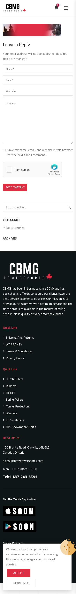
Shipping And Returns (20, 337)
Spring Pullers (15, 399)
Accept (18, 573)
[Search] (69, 207)
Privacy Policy (15, 358)
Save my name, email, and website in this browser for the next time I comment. (40, 152)
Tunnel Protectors (18, 406)
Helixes (10, 392)
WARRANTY (14, 344)
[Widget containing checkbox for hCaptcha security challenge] (32, 169)
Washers (11, 413)
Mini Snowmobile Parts (21, 426)
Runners (11, 385)
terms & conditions (19, 351)
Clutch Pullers (14, 379)
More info (21, 583)
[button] (66, 7)
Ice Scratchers (15, 420)
